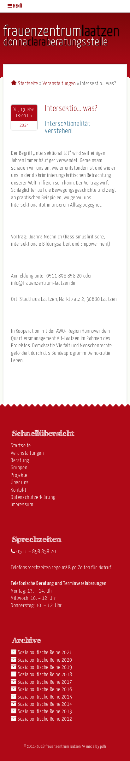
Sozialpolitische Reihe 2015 (45, 697)
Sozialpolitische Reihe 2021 (45, 652)
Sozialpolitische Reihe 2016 (45, 689)
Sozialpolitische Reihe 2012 (45, 719)
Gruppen (19, 468)
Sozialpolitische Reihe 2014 (45, 704)
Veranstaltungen (59, 83)
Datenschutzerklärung (33, 497)
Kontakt (18, 490)
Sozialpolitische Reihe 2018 (45, 674)
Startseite (28, 83)
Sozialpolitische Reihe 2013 (45, 711)
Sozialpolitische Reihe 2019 (45, 667)
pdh (103, 747)
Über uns (19, 482)
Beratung (20, 460)
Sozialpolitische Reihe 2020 (45, 660)
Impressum (22, 504)
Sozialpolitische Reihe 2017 (45, 682)
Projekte (19, 475)
